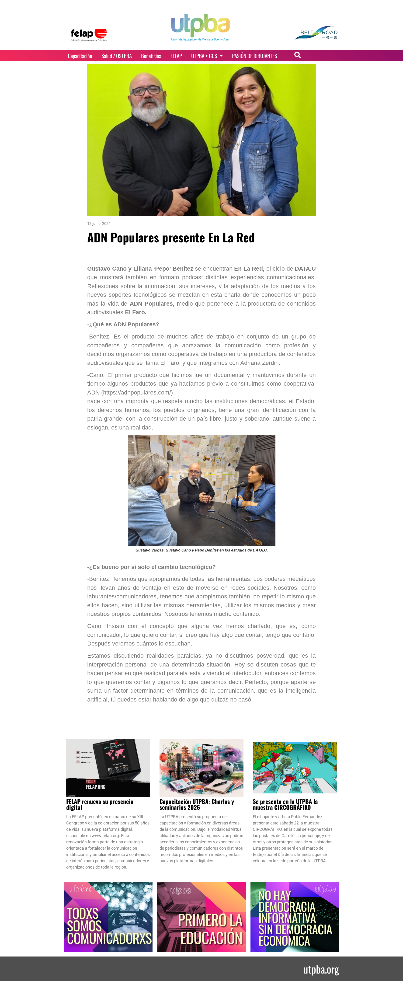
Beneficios (151, 56)
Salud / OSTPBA (116, 56)
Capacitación (80, 56)
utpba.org (321, 969)
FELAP (176, 56)
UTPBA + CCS (204, 56)
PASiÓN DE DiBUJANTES (254, 56)
